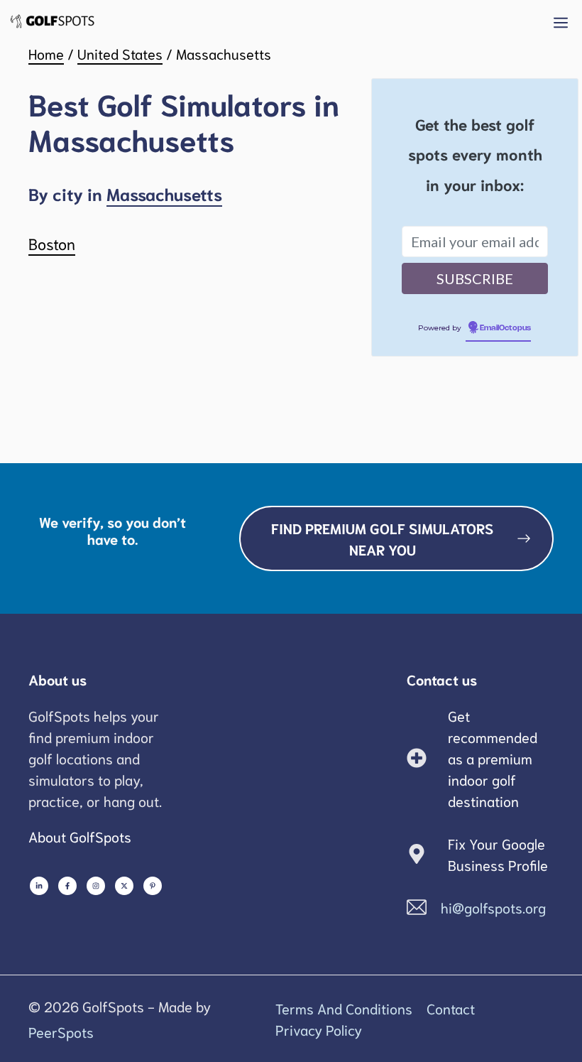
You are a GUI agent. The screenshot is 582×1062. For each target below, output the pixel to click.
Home (46, 53)
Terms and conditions (343, 1008)
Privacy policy (318, 1029)
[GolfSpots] (52, 21)
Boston (51, 243)
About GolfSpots (79, 836)
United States (120, 53)
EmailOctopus (505, 328)
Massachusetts (164, 193)
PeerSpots (61, 1031)
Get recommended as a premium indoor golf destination (492, 758)
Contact (451, 1008)
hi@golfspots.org (493, 907)
